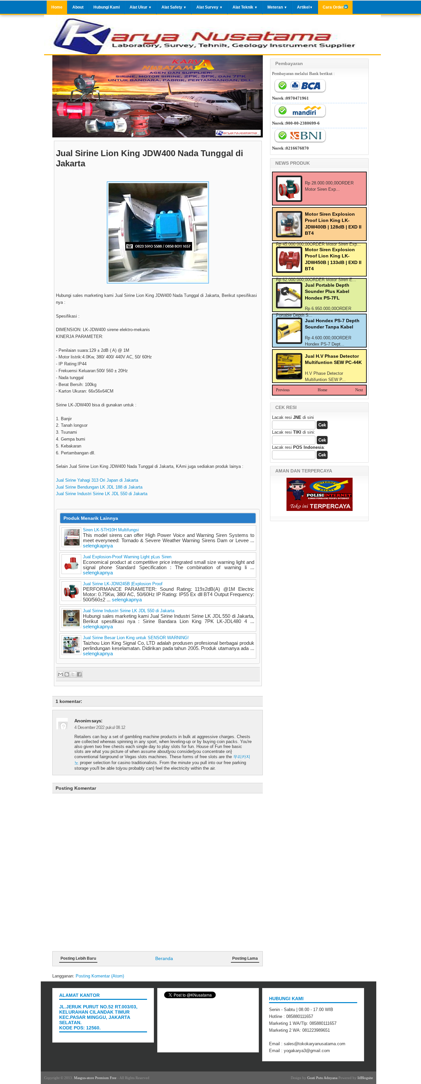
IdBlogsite (365, 1078)
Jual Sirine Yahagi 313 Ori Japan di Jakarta (97, 480)
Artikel (305, 7)
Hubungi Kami (106, 7)
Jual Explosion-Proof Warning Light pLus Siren (127, 556)
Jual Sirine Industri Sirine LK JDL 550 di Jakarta (101, 493)
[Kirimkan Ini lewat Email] (60, 674)
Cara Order (333, 7)
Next (359, 390)
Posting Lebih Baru (78, 958)
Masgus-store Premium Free (95, 1078)
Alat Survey (209, 7)
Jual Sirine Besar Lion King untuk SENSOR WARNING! (136, 637)
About (78, 7)
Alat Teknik (245, 7)
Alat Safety (173, 7)
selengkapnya (98, 545)
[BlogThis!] (66, 674)
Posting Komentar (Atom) (100, 976)
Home (56, 7)
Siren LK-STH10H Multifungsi (111, 529)
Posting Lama (245, 958)
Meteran (277, 7)
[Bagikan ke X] (73, 674)
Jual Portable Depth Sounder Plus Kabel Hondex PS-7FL (327, 291)
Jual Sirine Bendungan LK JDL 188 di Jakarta (99, 487)
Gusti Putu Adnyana (322, 1078)
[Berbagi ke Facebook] (79, 674)
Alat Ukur (141, 7)
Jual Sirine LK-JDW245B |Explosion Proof (122, 583)
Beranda (164, 958)
